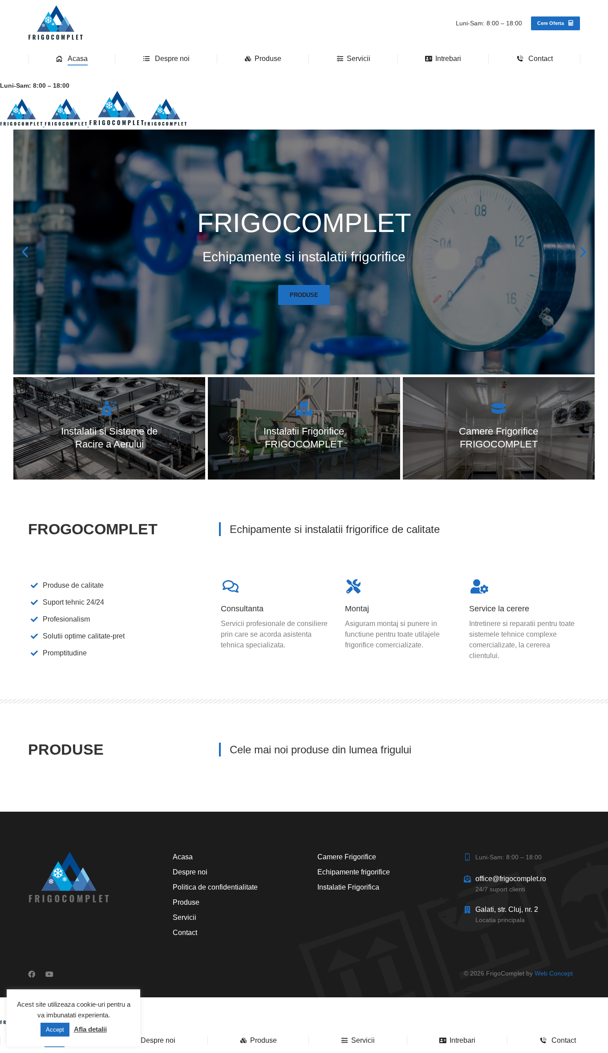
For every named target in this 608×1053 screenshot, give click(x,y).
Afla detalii (90, 1029)
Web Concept (554, 973)
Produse (304, 295)
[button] (25, 252)
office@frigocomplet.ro (510, 878)
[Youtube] (49, 974)
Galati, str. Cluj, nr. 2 (506, 909)
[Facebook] (31, 974)
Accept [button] (55, 1029)
